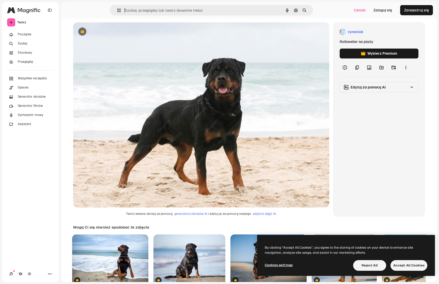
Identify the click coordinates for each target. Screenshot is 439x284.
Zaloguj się (382, 10)
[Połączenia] (11, 274)
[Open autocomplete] (117, 10)
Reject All (370, 265)
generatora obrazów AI (190, 214)
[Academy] (20, 274)
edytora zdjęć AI (264, 214)
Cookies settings (279, 265)
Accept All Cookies (409, 265)
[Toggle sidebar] (50, 10)
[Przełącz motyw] (29, 274)
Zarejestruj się (416, 10)
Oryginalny (108, 31)
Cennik (360, 10)
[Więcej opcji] (406, 68)
